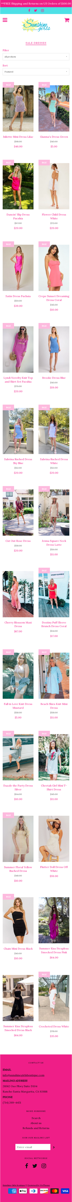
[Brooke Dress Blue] (54, 349)
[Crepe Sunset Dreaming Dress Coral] (54, 267)
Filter (6, 50)
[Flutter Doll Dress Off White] (54, 838)
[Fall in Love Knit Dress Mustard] (18, 675)
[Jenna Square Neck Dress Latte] (54, 512)
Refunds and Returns (36, 1128)
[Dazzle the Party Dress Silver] (18, 757)
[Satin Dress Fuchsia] (18, 267)
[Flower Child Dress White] (54, 186)
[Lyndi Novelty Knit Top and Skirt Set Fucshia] (18, 349)
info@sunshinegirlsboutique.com (23, 1075)
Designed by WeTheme (39, 1185)
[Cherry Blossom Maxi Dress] (18, 593)
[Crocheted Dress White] (54, 998)
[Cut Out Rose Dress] (18, 512)
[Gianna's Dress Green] (54, 108)
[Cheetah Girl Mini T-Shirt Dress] (54, 757)
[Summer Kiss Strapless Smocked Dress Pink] (54, 920)
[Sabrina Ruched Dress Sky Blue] (18, 430)
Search (36, 1118)
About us (36, 1123)
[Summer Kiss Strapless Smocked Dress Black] (18, 997)
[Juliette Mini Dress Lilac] (18, 108)
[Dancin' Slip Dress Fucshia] (18, 186)
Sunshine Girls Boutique (14, 1185)
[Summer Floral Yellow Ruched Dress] (18, 838)
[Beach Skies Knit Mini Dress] (54, 675)
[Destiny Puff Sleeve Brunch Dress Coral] (54, 593)
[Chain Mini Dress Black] (18, 920)
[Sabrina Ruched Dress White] (54, 430)
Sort (5, 65)
